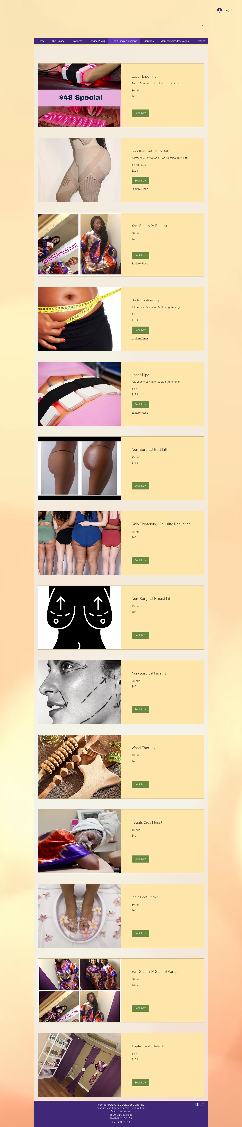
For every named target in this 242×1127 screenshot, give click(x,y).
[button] (202, 25)
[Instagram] (202, 1104)
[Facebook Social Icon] (197, 1104)
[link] (162, 76)
